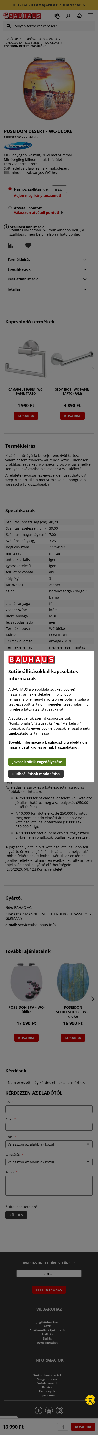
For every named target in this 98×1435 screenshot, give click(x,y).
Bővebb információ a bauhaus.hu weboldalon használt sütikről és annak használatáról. (47, 745)
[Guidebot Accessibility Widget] (90, 1400)
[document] (49, 716)
